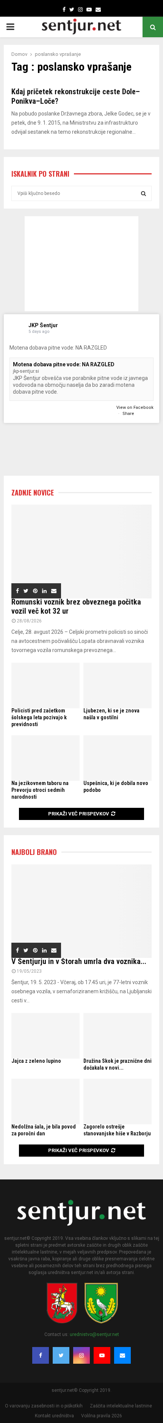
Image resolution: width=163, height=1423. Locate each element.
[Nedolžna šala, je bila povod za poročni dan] (45, 1101)
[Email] (122, 1355)
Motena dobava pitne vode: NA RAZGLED (63, 364)
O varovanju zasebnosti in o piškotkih (44, 1406)
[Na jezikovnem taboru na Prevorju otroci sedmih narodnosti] (45, 758)
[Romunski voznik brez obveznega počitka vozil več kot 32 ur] (81, 551)
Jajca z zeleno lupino (36, 1061)
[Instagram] (81, 1355)
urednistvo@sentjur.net (94, 1334)
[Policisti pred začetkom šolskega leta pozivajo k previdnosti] (45, 685)
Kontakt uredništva (54, 1415)
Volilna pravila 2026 (101, 1415)
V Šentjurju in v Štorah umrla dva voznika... (78, 961)
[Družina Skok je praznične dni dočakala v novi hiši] (117, 1036)
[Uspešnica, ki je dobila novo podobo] (117, 758)
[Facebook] (40, 1355)
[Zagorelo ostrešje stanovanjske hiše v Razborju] (117, 1101)
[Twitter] (61, 1355)
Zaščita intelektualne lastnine (121, 1406)
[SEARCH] (143, 193)
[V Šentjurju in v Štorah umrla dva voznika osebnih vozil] (81, 911)
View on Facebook (135, 407)
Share (128, 413)
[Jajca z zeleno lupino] (45, 1036)
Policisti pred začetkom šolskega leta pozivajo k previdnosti (39, 717)
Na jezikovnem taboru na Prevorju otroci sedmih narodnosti (40, 790)
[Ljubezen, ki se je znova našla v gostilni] (117, 685)
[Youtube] (102, 1355)
